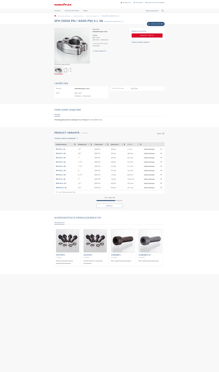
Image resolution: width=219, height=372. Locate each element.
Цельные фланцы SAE (92, 16)
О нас (85, 11)
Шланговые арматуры (64, 16)
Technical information (72, 11)
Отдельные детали (78, 16)
